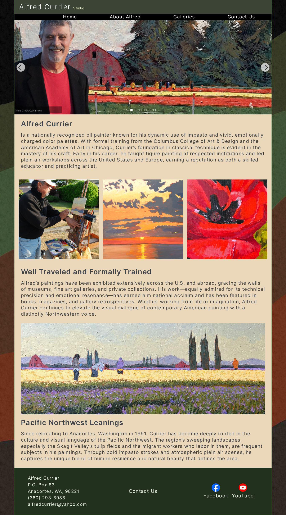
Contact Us (143, 491)
